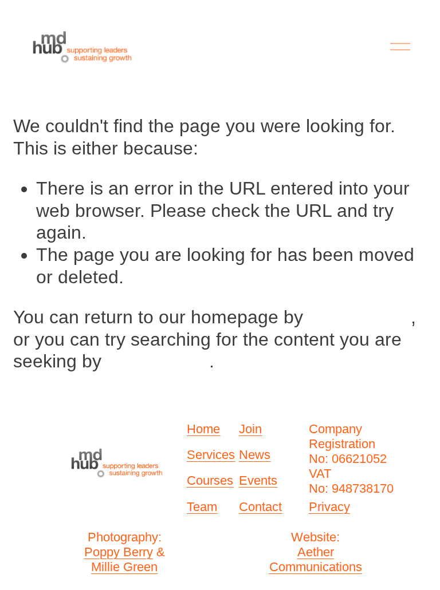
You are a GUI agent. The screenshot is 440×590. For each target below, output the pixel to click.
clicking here (359, 317)
